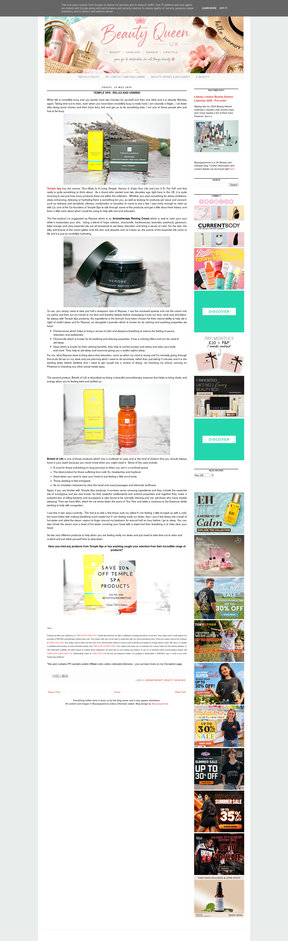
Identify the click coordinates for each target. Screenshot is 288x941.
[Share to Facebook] (63, 676)
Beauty (168, 680)
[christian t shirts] (219, 618)
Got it (223, 8)
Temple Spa (54, 188)
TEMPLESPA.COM (56, 643)
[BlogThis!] (57, 676)
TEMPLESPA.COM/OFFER (86, 635)
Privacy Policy (88, 77)
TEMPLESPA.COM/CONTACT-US (59, 653)
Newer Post (54, 692)
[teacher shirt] (219, 746)
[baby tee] (219, 789)
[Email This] (54, 676)
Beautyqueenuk (160, 703)
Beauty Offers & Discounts (170, 77)
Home (117, 692)
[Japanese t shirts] (219, 661)
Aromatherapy (154, 680)
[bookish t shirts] (219, 703)
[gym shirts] (219, 831)
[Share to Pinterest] (66, 676)
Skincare (180, 680)
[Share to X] (60, 676)
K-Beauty (202, 77)
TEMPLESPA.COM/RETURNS (104, 646)
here (232, 169)
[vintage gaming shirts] (219, 874)
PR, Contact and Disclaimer (125, 77)
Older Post (180, 692)
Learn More (209, 8)
